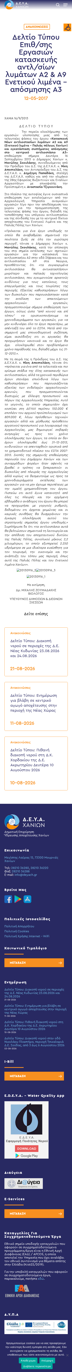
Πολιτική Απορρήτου (19, 926)
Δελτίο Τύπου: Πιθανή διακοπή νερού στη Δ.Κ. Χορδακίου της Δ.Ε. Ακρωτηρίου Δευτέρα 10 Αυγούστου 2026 (33, 1026)
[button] (65, 5)
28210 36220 (39, 867)
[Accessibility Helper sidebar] (67, 27)
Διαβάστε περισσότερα (37, 1366)
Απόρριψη (47, 1360)
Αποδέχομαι (28, 1360)
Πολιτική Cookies (16, 931)
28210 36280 (20, 867)
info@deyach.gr (26, 874)
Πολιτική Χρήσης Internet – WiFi (26, 936)
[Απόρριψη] (67, 1355)
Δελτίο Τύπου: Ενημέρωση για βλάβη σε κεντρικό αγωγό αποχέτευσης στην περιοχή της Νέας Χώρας (35, 1009)
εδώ (41, 1278)
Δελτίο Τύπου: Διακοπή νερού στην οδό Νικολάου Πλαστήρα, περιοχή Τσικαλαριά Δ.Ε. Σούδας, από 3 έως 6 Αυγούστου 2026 (34, 1042)
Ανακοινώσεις (37, 26)
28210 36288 (21, 871)
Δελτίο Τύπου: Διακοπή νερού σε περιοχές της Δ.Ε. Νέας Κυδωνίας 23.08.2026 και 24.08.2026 (34, 993)
